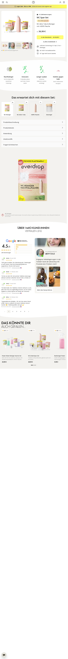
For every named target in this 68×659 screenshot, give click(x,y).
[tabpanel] (33, 168)
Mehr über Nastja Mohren (44, 290)
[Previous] (29, 26)
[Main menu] (3, 2)
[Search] (6, 2)
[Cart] (63, 2)
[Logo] (33, 2)
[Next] (4, 26)
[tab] (7, 109)
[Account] (60, 2)
